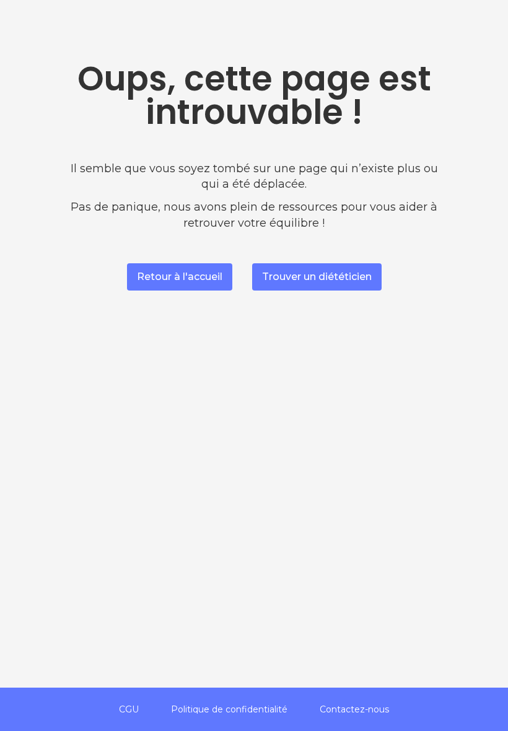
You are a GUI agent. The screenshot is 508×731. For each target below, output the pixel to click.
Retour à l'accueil (179, 276)
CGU (129, 709)
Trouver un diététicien (317, 276)
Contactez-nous (354, 709)
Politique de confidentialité (229, 709)
